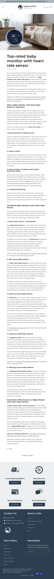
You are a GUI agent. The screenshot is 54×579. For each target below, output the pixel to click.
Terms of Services (9, 558)
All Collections (32, 524)
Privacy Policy (25, 575)
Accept (32, 575)
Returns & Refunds (9, 561)
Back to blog (28, 455)
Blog (29, 531)
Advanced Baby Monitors (35, 521)
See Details (15, 482)
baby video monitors (40, 253)
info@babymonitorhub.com (13, 520)
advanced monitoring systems (26, 99)
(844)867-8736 (10, 517)
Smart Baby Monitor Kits (36, 433)
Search (29, 518)
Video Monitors (12, 436)
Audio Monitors (34, 436)
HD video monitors (23, 253)
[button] (3, 7)
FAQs (5, 564)
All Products (31, 527)
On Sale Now (7, 551)
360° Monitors (23, 436)
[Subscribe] (48, 551)
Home (5, 545)
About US (6, 555)
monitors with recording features (26, 361)
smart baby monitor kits (18, 328)
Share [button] (10, 448)
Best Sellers (7, 548)
